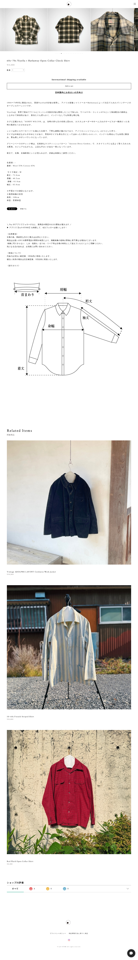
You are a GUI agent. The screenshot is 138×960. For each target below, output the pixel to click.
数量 (9, 70)
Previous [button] (4, 29)
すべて (15, 889)
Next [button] (134, 29)
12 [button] (75, 53)
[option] (25, 29)
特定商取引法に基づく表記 (78, 933)
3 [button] (59, 53)
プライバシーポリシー (58, 933)
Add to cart (69, 86)
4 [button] (61, 53)
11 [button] (73, 53)
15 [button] (80, 53)
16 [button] (82, 53)
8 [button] (68, 53)
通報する (23, 209)
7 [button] (66, 53)
